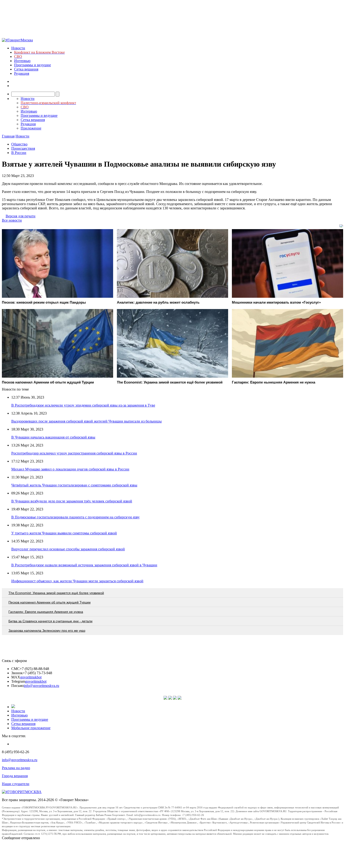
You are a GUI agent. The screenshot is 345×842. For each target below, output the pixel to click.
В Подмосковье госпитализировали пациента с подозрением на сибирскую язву (75, 517)
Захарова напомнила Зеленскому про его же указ (46, 630)
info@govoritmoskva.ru (41, 686)
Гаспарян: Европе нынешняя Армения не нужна (45, 612)
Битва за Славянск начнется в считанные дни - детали (50, 621)
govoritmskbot (31, 677)
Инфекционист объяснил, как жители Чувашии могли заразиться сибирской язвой (77, 581)
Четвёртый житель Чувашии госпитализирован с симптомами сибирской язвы (74, 485)
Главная (8, 136)
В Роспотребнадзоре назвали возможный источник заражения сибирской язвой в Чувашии (84, 565)
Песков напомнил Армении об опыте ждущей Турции (49, 602)
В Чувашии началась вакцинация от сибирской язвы (53, 437)
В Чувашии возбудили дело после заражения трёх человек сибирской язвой (71, 501)
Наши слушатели (15, 784)
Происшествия (23, 148)
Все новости (12, 220)
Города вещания (15, 776)
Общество (19, 144)
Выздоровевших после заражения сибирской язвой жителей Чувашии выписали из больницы (86, 421)
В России (18, 153)
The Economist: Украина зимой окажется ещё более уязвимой (56, 593)
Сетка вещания (26, 69)
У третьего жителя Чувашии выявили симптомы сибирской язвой (64, 533)
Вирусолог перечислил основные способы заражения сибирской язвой (68, 549)
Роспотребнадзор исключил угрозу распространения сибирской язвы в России (74, 453)
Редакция (21, 73)
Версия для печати (20, 216)
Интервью (22, 61)
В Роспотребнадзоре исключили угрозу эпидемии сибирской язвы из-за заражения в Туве (83, 405)
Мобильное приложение (30, 728)
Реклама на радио (16, 768)
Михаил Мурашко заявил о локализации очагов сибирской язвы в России (70, 469)
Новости (18, 48)
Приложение (31, 128)
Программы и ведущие (32, 65)
